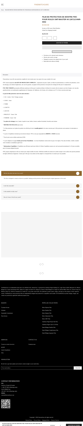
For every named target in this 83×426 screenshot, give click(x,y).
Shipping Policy (46, 420)
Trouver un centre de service (7, 344)
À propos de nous (5, 307)
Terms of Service (55, 420)
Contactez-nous (31, 344)
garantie (3, 347)
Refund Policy (29, 420)
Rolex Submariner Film (47, 316)
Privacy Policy (37, 420)
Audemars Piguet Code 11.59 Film (50, 324)
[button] (45, 25)
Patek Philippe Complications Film (50, 330)
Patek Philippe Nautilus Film (48, 327)
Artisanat (3, 310)
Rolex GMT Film (46, 318)
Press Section (4, 316)
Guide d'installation (5, 350)
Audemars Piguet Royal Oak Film (50, 321)
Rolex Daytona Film (46, 307)
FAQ (2, 352)
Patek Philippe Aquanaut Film (49, 333)
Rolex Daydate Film (46, 310)
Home (2, 9)
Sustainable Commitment (7, 313)
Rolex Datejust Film (46, 313)
